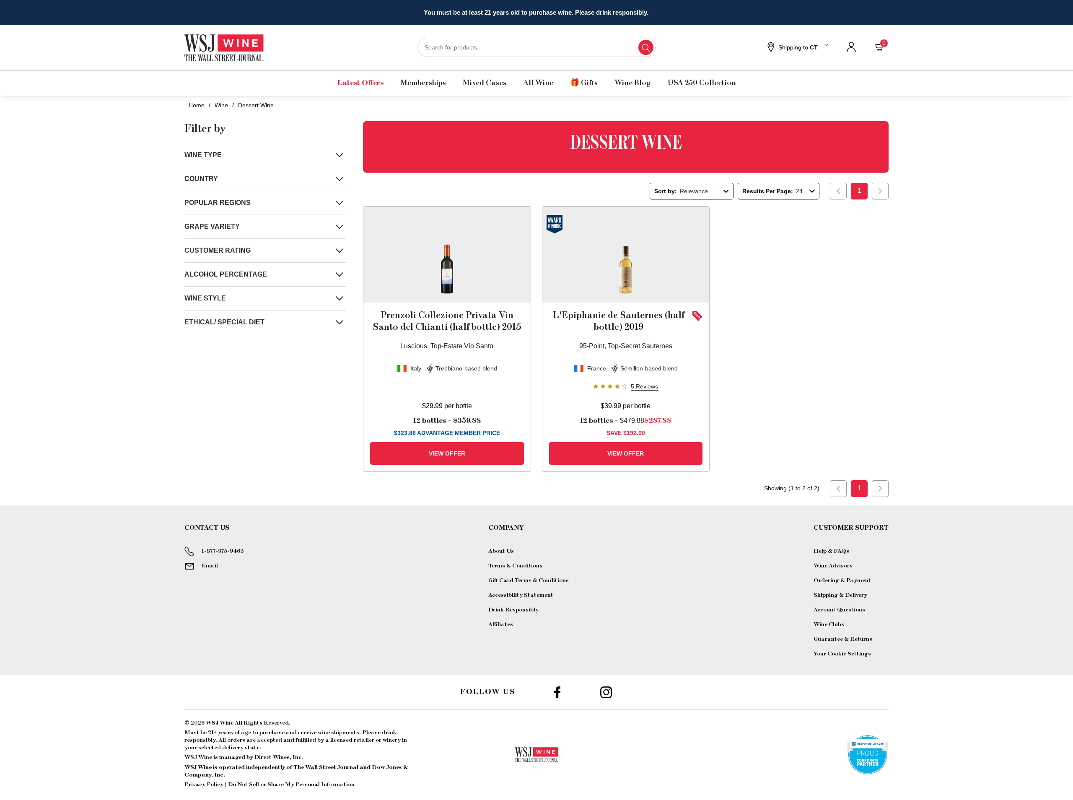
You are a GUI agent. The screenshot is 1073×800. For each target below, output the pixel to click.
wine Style (205, 298)
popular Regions (217, 202)
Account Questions (839, 610)
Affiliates (500, 624)
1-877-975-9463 (223, 551)
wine (221, 105)
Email (210, 566)
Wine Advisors (833, 566)
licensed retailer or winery (365, 740)
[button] (796, 48)
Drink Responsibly (513, 610)
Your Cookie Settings (842, 654)
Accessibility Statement (520, 595)
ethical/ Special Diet (224, 322)
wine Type (203, 154)
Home (197, 105)
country (201, 178)
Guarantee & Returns (843, 639)
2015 (447, 321)
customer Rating (217, 250)
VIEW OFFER (447, 453)
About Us (501, 551)
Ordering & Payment (842, 580)
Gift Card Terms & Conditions (528, 580)
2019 (618, 321)
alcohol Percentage (225, 274)
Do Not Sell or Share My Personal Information (291, 784)
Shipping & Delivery (840, 595)
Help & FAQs (831, 551)
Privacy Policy (203, 784)
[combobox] (536, 47)
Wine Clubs (829, 624)
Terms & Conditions (515, 566)
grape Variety (212, 226)
